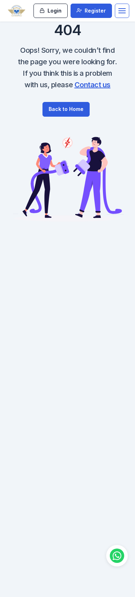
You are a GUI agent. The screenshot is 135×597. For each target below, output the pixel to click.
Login (54, 11)
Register (94, 11)
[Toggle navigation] (122, 11)
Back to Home (66, 109)
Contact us (93, 84)
